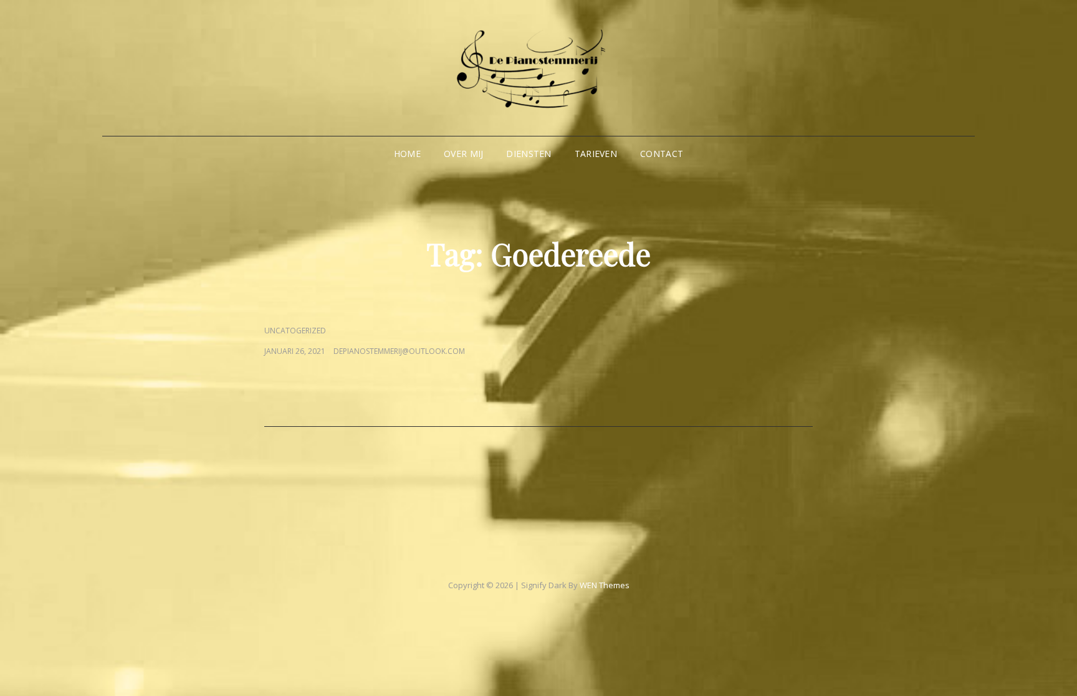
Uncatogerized (295, 330)
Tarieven (596, 154)
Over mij (463, 154)
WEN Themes (604, 585)
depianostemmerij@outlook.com (399, 351)
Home (407, 154)
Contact (661, 154)
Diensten (528, 154)
